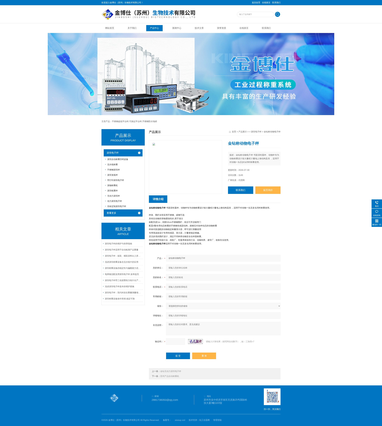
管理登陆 (217, 420)
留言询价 (268, 190)
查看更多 (111, 213)
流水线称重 (112, 164)
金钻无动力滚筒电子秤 (170, 371)
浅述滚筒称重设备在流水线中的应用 (121, 262)
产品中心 (154, 28)
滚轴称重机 (112, 185)
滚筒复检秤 (112, 175)
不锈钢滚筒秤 (113, 170)
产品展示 (242, 132)
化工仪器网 (204, 420)
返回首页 (256, 2)
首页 (234, 132)
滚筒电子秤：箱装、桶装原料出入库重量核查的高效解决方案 (123, 256)
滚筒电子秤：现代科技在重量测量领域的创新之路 (123, 293)
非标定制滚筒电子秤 (116, 206)
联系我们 (276, 2)
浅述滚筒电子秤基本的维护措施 (119, 286)
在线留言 (266, 2)
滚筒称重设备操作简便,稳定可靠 (120, 299)
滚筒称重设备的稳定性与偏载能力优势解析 (123, 268)
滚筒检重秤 (112, 191)
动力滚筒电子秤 (114, 201)
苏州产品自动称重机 (169, 376)
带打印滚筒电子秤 (115, 180)
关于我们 (132, 28)
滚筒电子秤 (113, 153)
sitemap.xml (180, 420)
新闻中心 (176, 28)
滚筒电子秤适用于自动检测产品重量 (121, 250)
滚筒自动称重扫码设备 (117, 159)
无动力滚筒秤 (113, 196)
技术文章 (199, 28)
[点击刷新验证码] (195, 341)
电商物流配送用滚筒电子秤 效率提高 (122, 274)
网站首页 (109, 28)
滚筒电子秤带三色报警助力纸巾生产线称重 (123, 280)
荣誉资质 (221, 28)
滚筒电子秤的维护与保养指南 (118, 244)
